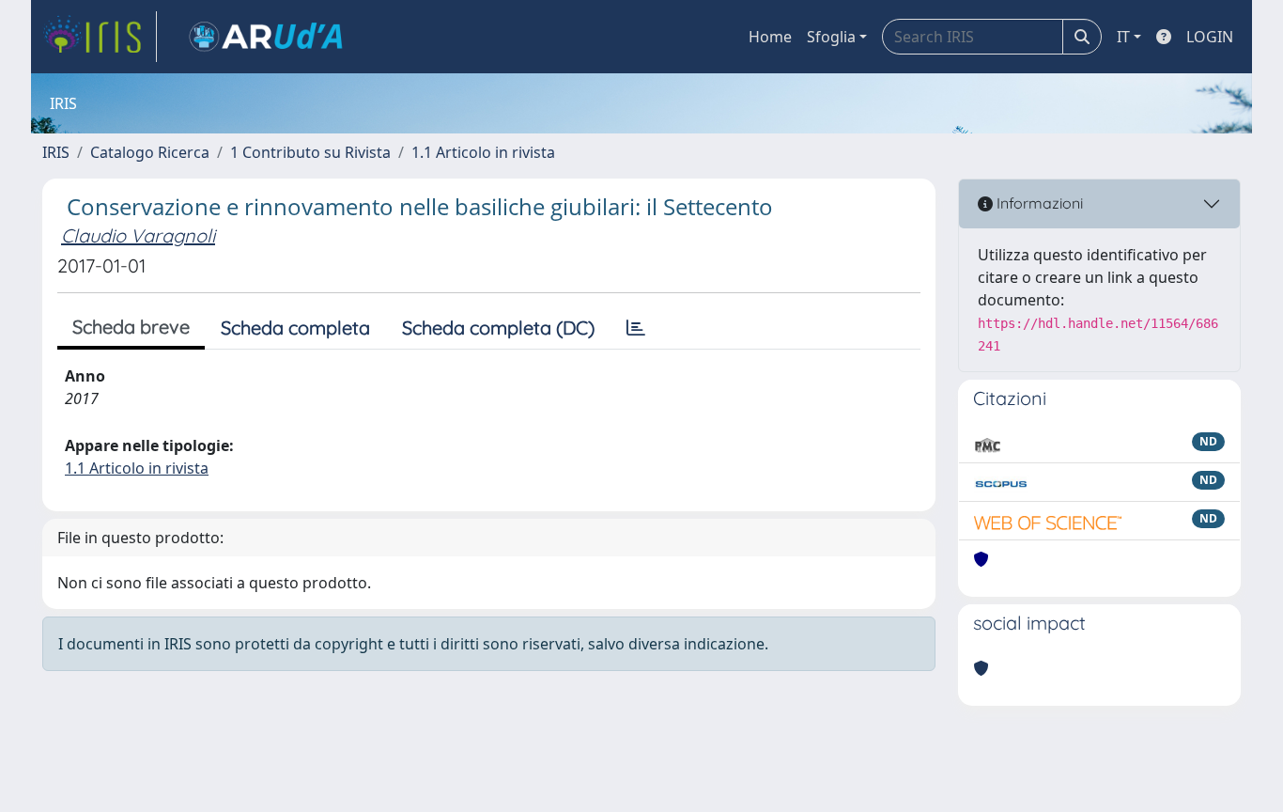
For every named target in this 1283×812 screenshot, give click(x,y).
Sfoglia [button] (831, 36)
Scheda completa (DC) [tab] (498, 327)
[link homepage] (99, 36)
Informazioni (1038, 203)
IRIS (56, 152)
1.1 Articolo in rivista (483, 152)
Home (770, 36)
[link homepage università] (266, 36)
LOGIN (1209, 36)
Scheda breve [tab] (131, 326)
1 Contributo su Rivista (310, 152)
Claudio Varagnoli (138, 235)
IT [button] (1123, 36)
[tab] (636, 328)
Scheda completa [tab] (295, 327)
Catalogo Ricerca (149, 152)
